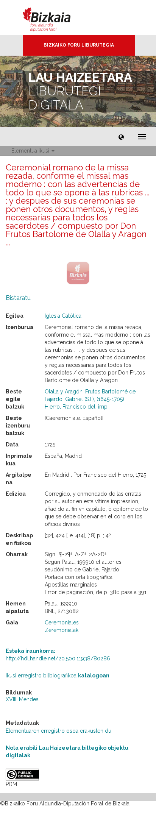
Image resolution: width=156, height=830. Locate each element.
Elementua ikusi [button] (31, 151)
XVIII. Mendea (22, 699)
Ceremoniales (62, 622)
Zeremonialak (61, 630)
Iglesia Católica (63, 316)
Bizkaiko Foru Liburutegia (79, 45)
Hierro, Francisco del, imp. (77, 407)
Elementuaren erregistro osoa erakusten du (58, 731)
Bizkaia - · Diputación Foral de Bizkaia (55, 17)
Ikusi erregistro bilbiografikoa (57, 675)
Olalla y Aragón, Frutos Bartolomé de (90, 391)
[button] (121, 136)
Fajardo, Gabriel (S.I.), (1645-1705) (84, 399)
